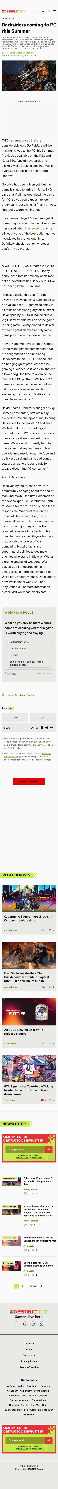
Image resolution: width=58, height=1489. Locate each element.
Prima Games (41, 1390)
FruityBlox (30, 1409)
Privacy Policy (37, 1157)
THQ (11, 708)
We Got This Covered (35, 1395)
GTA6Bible (28, 1414)
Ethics (29, 1349)
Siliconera (14, 1395)
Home (4, 18)
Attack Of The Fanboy (19, 1390)
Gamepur (45, 1386)
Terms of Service (22, 1157)
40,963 (33, 1286)
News (13, 18)
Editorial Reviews (19, 641)
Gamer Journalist (19, 1400)
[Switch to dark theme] (49, 11)
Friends (14, 654)
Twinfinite (32, 1386)
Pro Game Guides (15, 1386)
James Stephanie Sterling (21, 52)
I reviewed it (33, 228)
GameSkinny (39, 1400)
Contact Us (29, 1355)
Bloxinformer (45, 1409)
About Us (29, 1343)
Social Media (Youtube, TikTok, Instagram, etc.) (26, 663)
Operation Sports (19, 1405)
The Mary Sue (39, 1405)
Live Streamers (18, 648)
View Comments (29, 781)
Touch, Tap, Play (12, 1409)
